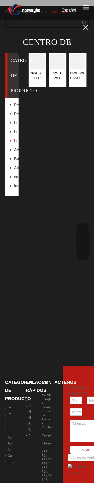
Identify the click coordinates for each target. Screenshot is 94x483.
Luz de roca (16, 123)
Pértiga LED (16, 105)
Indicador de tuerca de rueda (16, 186)
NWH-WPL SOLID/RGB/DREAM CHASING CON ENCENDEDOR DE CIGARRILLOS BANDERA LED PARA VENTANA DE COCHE (57, 75)
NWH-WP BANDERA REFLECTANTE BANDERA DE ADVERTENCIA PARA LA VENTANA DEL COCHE (77, 75)
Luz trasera (16, 132)
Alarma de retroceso (16, 168)
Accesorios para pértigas (16, 150)
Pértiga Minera (16, 114)
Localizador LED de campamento (16, 141)
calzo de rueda (16, 177)
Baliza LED (16, 159)
